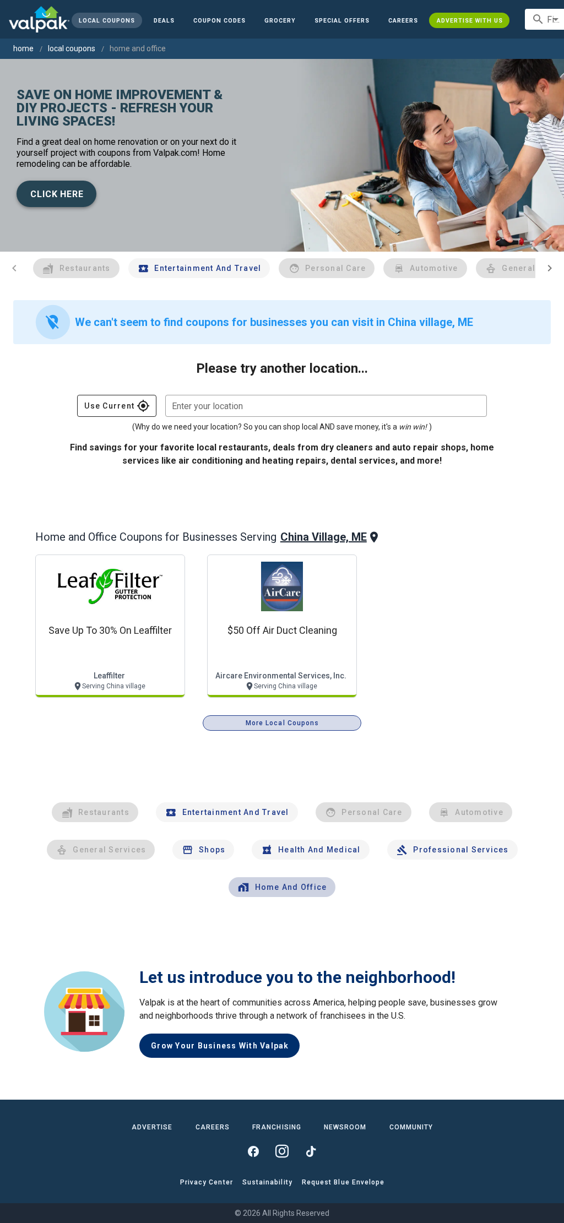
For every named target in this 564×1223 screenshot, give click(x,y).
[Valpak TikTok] (311, 1151)
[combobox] (326, 406)
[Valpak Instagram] (282, 1151)
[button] (342, 20)
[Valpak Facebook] (253, 1151)
